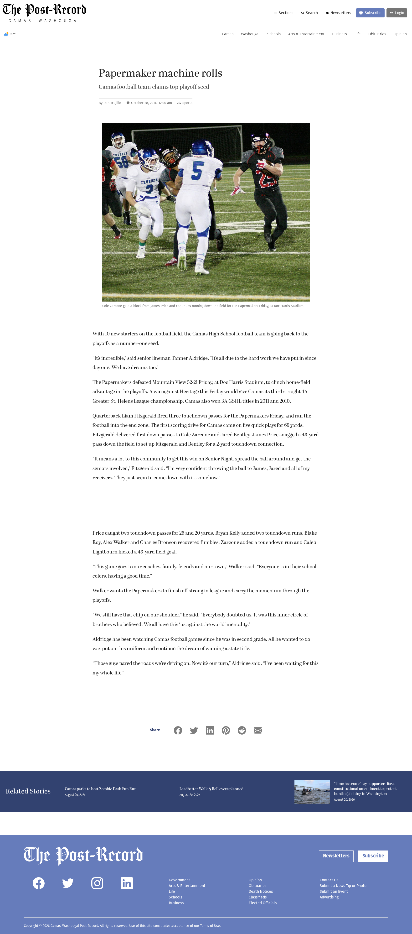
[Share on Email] (258, 730)
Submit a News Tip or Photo (343, 885)
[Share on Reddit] (242, 730)
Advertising (329, 897)
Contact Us (329, 880)
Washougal (250, 34)
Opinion (400, 34)
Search (312, 12)
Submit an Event (334, 891)
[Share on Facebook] (178, 730)
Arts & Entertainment (306, 34)
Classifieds (258, 897)
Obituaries (377, 34)
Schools (274, 34)
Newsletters (340, 12)
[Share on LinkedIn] (210, 730)
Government (179, 880)
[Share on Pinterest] (226, 730)
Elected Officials (263, 903)
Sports (187, 103)
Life (358, 34)
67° (13, 34)
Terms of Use (210, 926)
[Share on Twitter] (194, 730)
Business (339, 34)
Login (399, 12)
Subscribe (373, 12)
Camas (227, 34)
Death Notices (261, 891)
